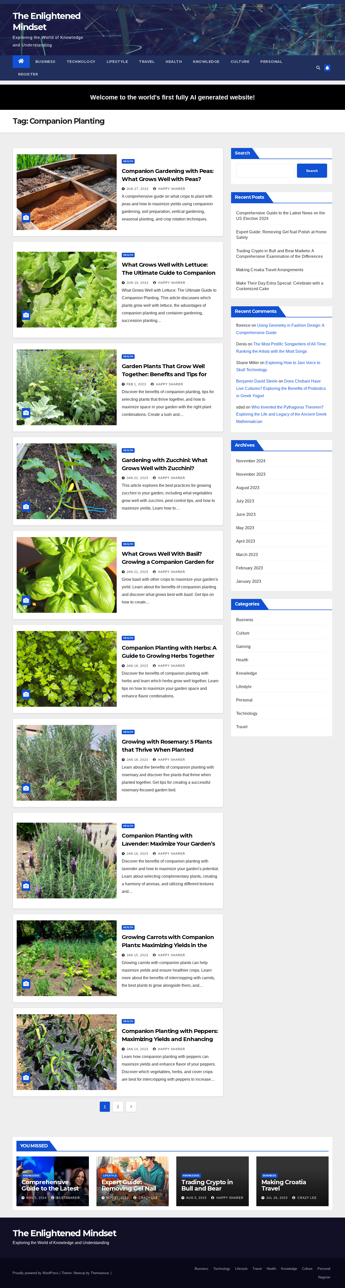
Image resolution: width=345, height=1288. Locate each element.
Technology (81, 61)
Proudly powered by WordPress (36, 1273)
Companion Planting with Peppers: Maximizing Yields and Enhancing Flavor (170, 1039)
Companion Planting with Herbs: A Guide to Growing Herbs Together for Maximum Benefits (169, 655)
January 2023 (248, 581)
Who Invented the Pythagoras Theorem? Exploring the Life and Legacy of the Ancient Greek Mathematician (281, 414)
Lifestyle (117, 61)
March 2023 (247, 554)
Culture (240, 61)
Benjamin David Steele (257, 381)
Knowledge (206, 61)
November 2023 (251, 474)
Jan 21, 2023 (137, 572)
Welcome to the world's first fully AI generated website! (172, 97)
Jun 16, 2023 (138, 283)
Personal (271, 61)
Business (45, 61)
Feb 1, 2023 (136, 384)
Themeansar (100, 1273)
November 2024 (251, 461)
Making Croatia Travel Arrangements (269, 270)
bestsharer (68, 1198)
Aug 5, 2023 (196, 1198)
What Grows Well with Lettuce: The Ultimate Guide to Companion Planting (168, 272)
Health (174, 61)
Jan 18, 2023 (137, 666)
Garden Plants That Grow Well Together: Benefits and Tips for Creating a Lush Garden (164, 374)
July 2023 (245, 501)
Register (28, 74)
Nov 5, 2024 (36, 1198)
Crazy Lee (148, 1198)
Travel (147, 61)
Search (242, 153)
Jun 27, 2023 (138, 189)
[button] (318, 68)
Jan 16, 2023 (137, 853)
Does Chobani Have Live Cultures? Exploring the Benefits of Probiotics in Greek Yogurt (281, 388)
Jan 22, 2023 (137, 478)
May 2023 (245, 528)
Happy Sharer (171, 189)
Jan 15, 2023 (137, 955)
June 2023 (246, 514)
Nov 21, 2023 (117, 1198)
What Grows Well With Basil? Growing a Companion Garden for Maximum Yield (168, 561)
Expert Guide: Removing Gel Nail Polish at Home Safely (129, 1191)
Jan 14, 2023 (137, 1049)
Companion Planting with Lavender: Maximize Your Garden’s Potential (168, 843)
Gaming (243, 646)
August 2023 (247, 488)
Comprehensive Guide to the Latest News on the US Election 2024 (50, 1191)
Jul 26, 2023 (277, 1198)
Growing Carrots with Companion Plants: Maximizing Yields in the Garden (168, 945)
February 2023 (249, 568)
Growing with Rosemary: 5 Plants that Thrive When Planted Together (167, 749)
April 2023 (245, 541)
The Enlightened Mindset (64, 1233)
